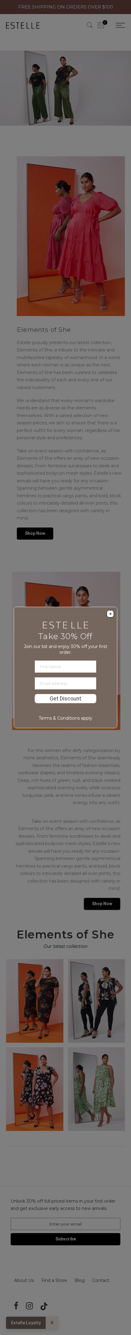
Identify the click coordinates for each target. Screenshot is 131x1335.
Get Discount (65, 699)
